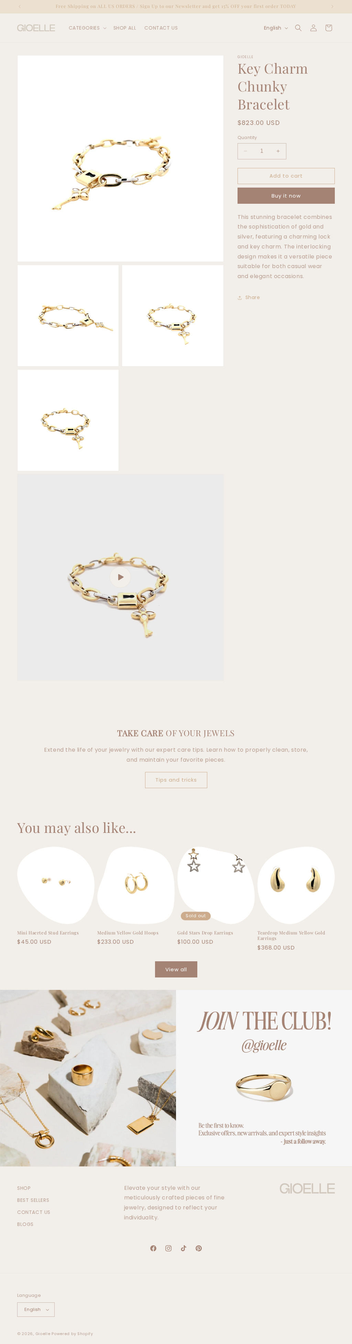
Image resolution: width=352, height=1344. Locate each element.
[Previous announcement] (19, 6)
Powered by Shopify (72, 1333)
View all (176, 969)
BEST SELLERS (33, 1200)
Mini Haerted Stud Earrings (48, 932)
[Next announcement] (332, 6)
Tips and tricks (176, 779)
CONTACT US (34, 1212)
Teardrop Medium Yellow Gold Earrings (291, 935)
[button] (87, 28)
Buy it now (286, 195)
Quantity (247, 137)
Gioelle (43, 1333)
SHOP (24, 1188)
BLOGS (25, 1224)
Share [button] (252, 297)
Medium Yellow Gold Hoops (127, 932)
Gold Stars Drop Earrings (205, 932)
